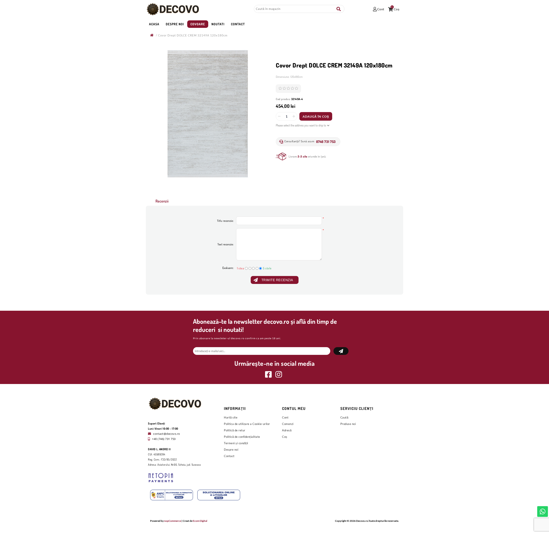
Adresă (286, 430)
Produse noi (348, 424)
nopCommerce (172, 520)
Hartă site (230, 417)
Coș (284, 436)
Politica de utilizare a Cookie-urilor (247, 424)
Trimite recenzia (277, 280)
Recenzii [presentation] (162, 201)
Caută (338, 9)
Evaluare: (228, 268)
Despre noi (231, 449)
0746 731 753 (326, 142)
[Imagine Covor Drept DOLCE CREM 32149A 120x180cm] (207, 114)
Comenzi (288, 424)
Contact (229, 456)
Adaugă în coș (316, 116)
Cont (285, 417)
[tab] (162, 201)
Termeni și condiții (236, 443)
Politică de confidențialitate (242, 436)
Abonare (340, 351)
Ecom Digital (200, 520)
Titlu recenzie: (225, 220)
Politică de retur (234, 430)
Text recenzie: (225, 244)
